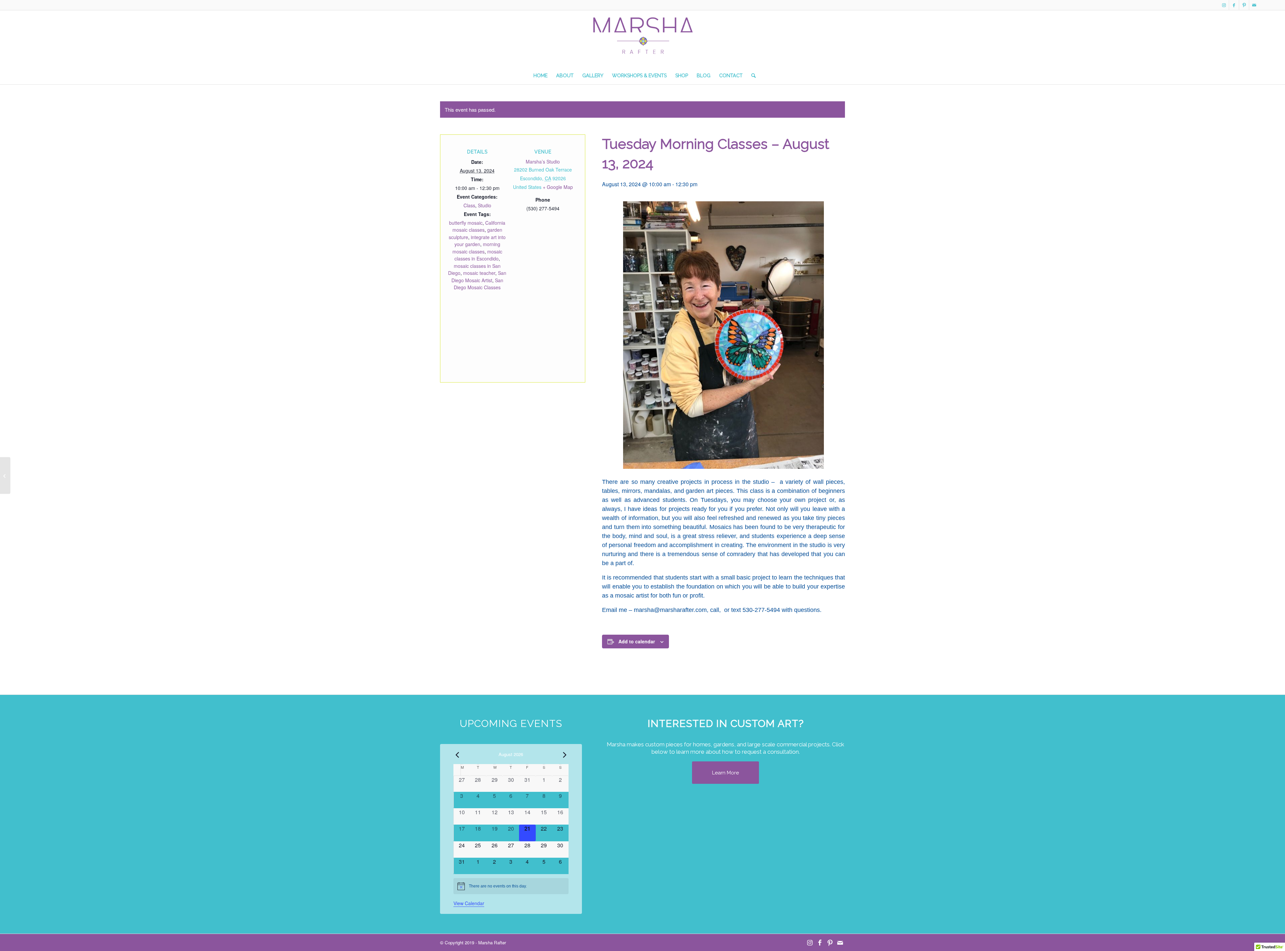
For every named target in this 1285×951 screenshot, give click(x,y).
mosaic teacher (479, 273)
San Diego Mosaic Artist (479, 276)
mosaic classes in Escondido (478, 255)
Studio (484, 205)
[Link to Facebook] (1234, 5)
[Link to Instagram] (1224, 5)
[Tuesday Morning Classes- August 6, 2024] (5, 475)
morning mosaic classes (476, 247)
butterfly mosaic (466, 222)
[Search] (751, 75)
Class (469, 205)
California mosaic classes (479, 226)
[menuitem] (540, 75)
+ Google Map (558, 187)
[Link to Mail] (1254, 5)
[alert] (511, 886)
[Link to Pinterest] (1244, 5)
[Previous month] (457, 755)
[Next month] (565, 755)
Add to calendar (636, 641)
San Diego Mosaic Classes (478, 284)
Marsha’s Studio (543, 161)
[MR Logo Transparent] (642, 42)
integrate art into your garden (480, 240)
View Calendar (468, 903)
